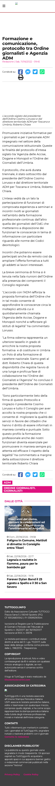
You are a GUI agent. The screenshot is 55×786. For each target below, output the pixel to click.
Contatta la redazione (17, 736)
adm (7, 482)
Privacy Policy (12, 774)
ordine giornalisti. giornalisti (20, 489)
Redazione (8, 61)
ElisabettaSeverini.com (17, 679)
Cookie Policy (31, 774)
